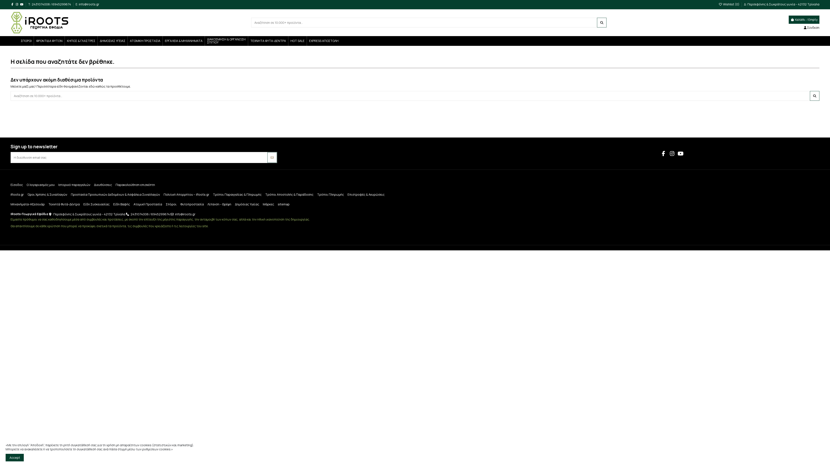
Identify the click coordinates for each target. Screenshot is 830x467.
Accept (15, 458)
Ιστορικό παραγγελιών (74, 185)
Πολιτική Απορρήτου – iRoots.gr (186, 194)
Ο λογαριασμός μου (41, 185)
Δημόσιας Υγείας (247, 204)
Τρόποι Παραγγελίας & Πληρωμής (237, 194)
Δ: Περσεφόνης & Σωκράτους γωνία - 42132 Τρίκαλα (781, 4)
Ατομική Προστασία (148, 204)
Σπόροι (171, 204)
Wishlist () (731, 4)
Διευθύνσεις (103, 185)
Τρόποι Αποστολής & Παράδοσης (289, 194)
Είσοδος (17, 185)
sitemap (284, 204)
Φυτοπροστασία (192, 204)
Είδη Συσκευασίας (96, 204)
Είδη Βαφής (121, 204)
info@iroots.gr (185, 214)
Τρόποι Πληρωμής (330, 194)
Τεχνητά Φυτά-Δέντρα (64, 204)
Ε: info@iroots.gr (87, 4)
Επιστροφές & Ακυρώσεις (366, 194)
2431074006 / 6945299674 (150, 214)
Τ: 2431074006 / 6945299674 (50, 4)
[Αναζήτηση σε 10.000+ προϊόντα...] (602, 22)
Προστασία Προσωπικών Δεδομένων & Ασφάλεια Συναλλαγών (115, 194)
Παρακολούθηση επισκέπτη (135, 185)
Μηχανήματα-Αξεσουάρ (28, 204)
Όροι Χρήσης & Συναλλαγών (47, 194)
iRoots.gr (17, 194)
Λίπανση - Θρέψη (219, 204)
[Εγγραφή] (272, 157)
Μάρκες (268, 204)
